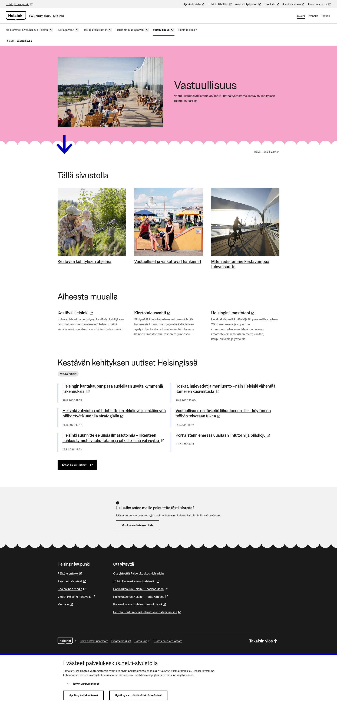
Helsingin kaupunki (19, 4)
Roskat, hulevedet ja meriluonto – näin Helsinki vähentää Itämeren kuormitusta (227, 389)
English (325, 16)
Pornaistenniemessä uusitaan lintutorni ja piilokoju (227, 435)
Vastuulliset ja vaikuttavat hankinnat (167, 261)
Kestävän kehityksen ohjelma (84, 261)
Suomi (301, 16)
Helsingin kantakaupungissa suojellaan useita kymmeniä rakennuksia (112, 389)
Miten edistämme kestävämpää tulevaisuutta (240, 264)
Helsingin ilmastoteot (233, 313)
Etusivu (10, 40)
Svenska (313, 16)
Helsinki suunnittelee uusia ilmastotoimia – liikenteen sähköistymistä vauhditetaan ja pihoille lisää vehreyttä (114, 438)
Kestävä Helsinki (76, 313)
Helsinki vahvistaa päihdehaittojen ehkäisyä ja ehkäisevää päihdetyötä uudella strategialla (114, 413)
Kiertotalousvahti (152, 313)
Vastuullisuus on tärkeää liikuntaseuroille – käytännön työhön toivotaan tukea (227, 413)
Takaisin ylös (261, 641)
